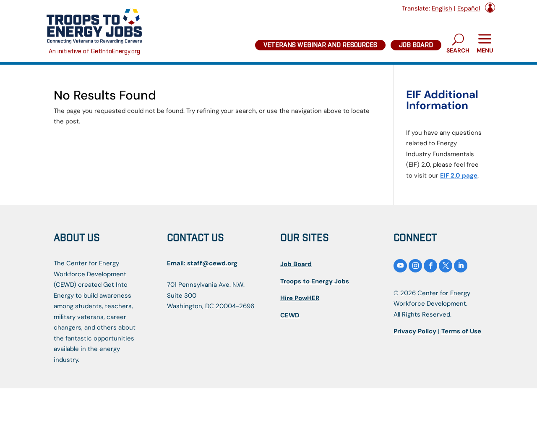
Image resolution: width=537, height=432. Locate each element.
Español (468, 8)
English (442, 8)
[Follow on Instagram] (415, 265)
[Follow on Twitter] (445, 265)
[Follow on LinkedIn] (460, 265)
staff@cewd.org (212, 263)
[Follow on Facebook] (430, 265)
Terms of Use (461, 331)
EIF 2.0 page (458, 175)
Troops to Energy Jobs (314, 281)
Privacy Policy (415, 331)
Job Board (416, 45)
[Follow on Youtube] (400, 265)
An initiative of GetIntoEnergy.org (94, 52)
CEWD (290, 315)
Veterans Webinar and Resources (320, 45)
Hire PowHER (299, 298)
